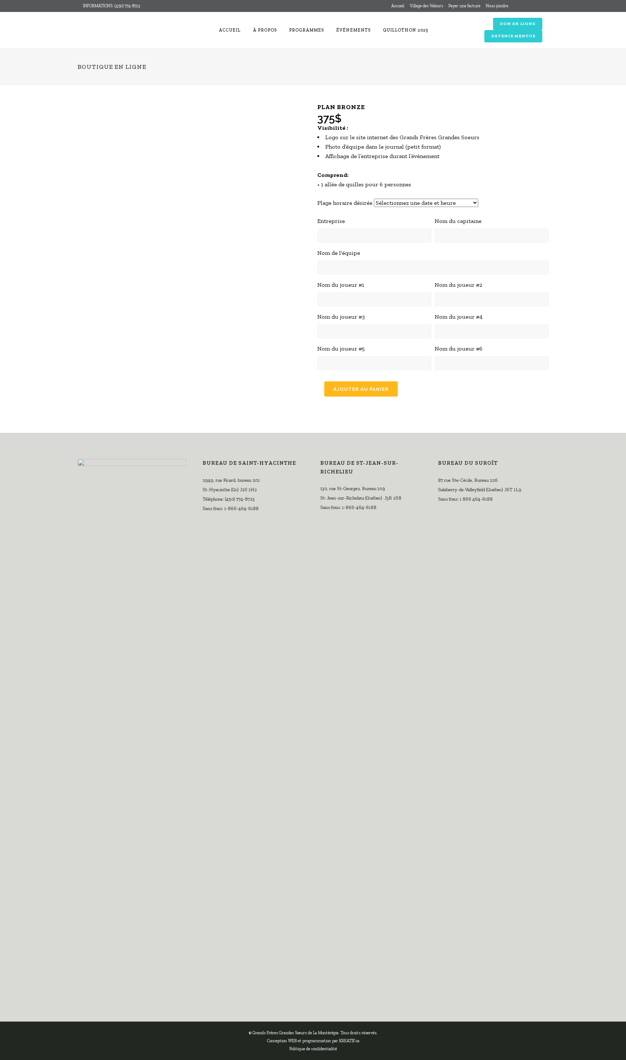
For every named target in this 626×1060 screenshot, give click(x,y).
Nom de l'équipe (338, 252)
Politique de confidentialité (313, 1048)
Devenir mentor (513, 36)
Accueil (397, 5)
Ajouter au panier (361, 389)
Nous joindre (497, 5)
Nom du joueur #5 (341, 348)
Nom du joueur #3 (341, 316)
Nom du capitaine (458, 221)
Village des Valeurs (426, 5)
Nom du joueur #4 (459, 316)
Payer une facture (464, 5)
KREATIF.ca (349, 1040)
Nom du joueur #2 (458, 284)
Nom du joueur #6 (459, 348)
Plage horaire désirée (344, 202)
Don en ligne (517, 23)
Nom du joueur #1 (340, 284)
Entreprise (331, 221)
